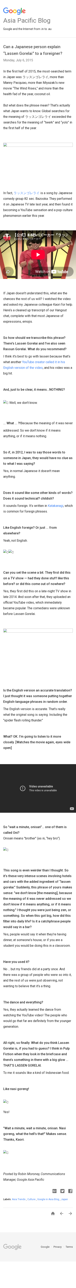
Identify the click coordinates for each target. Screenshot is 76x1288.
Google (45, 1246)
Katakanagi (55, 506)
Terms (69, 1246)
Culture (31, 1199)
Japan (64, 1199)
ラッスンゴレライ (27, 193)
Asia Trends (19, 1199)
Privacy (58, 1246)
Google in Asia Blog (48, 1199)
